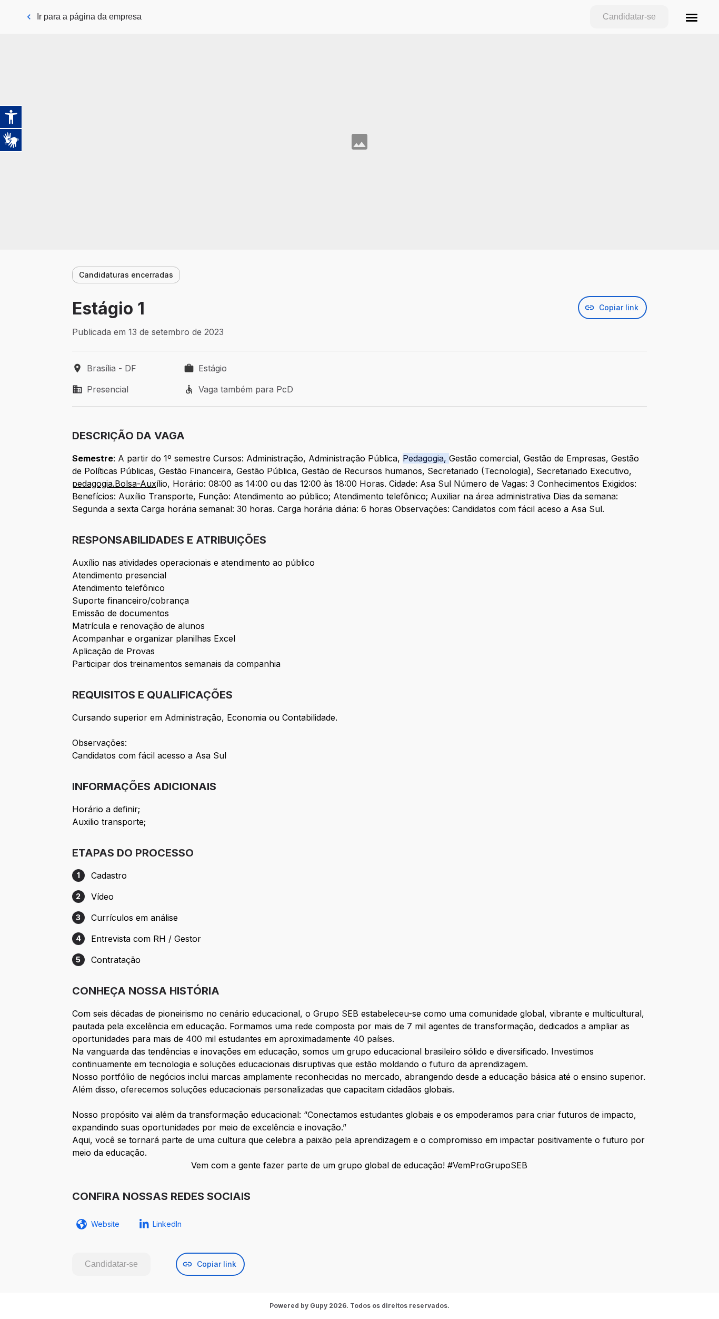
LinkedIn (167, 1223)
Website (105, 1223)
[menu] (692, 17)
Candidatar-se (629, 16)
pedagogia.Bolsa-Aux (114, 483)
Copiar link (618, 307)
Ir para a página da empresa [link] (89, 16)
